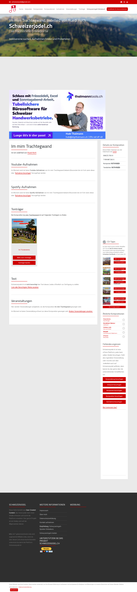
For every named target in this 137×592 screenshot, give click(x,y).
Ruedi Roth (32, 152)
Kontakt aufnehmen (47, 522)
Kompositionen (49, 9)
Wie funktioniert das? (110, 407)
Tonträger (82, 9)
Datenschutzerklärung (25, 587)
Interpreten (28, 9)
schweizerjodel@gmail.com (21, 2)
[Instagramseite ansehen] (123, 2)
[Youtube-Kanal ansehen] (126, 2)
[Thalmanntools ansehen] (57, 113)
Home (21, 9)
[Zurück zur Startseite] (12, 8)
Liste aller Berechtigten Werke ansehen (25, 287)
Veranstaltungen (71, 9)
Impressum (44, 510)
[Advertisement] (68, 73)
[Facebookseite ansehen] (121, 2)
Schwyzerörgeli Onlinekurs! (96, 9)
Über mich (43, 514)
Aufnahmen (60, 9)
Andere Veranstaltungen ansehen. (81, 311)
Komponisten (38, 9)
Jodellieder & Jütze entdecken (117, 9)
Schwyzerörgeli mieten (48, 533)
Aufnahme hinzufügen (23, 173)
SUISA (115, 151)
